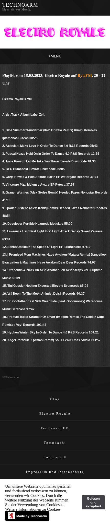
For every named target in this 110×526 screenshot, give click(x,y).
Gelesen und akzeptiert (93, 502)
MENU (55, 56)
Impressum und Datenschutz (55, 471)
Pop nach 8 (55, 457)
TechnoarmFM (55, 428)
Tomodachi (55, 442)
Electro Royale (55, 413)
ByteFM (85, 75)
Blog (55, 399)
